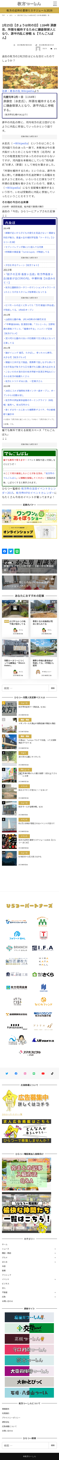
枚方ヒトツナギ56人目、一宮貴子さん (24, 381)
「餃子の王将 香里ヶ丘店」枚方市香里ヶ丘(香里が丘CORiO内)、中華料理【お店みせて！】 (29, 278)
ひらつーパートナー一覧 (12, 1114)
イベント (5, 1279)
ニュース (5, 1248)
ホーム (5, 1244)
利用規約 (5, 1413)
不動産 (5, 1292)
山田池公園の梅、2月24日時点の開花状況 (25, 319)
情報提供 (5, 1408)
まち (55, 49)
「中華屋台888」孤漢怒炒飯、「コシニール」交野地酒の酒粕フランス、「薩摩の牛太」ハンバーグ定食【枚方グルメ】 (29, 329)
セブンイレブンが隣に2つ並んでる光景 (24, 246)
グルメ (5, 1257)
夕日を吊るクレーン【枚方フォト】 (22, 265)
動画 (4, 1270)
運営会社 (5, 1422)
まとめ (5, 1261)
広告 (4, 1296)
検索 (53, 688)
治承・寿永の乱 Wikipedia (18, 91)
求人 (4, 1288)
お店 (4, 1266)
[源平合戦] (30, 76)
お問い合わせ (7, 1301)
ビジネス (5, 1283)
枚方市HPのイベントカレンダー (35, 492)
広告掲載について (9, 1426)
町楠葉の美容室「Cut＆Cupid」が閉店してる (27, 251)
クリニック (6, 1275)
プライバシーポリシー (11, 1417)
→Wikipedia (20, 143)
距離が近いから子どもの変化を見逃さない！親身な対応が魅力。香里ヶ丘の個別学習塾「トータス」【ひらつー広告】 (29, 237)
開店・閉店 (6, 1253)
